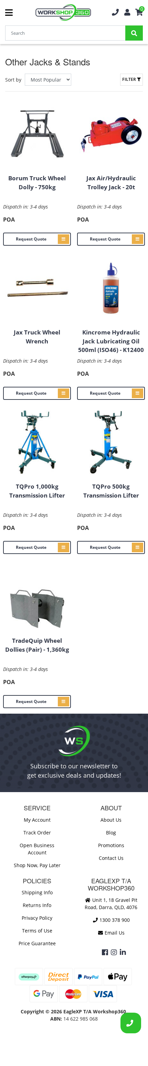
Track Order (37, 832)
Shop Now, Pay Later (37, 865)
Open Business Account (37, 849)
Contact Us (111, 858)
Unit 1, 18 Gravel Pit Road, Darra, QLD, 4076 (111, 903)
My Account (37, 820)
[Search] (134, 33)
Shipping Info (37, 892)
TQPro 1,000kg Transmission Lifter (37, 490)
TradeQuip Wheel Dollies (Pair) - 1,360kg (37, 645)
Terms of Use (37, 930)
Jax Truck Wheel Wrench (37, 336)
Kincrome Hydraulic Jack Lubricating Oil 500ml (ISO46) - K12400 (111, 341)
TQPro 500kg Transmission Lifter (111, 490)
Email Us (114, 932)
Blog (111, 832)
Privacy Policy (37, 918)
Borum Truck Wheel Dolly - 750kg (37, 182)
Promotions (111, 845)
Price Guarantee (37, 943)
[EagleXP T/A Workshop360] (63, 12)
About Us (111, 820)
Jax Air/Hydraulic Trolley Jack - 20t (111, 182)
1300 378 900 (114, 920)
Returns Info (37, 905)
